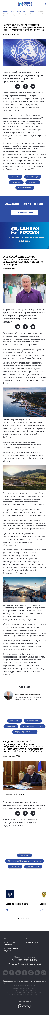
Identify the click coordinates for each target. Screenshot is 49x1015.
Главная (6, 12)
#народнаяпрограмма (33, 726)
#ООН (15, 177)
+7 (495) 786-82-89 (24, 959)
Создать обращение (24, 212)
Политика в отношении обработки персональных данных (24, 992)
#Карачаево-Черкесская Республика (24, 861)
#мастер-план (33, 721)
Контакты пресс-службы (11, 950)
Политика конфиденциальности (24, 990)
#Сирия (16, 182)
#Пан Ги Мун (33, 177)
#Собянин (14, 721)
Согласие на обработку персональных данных (24, 994)
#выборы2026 (33, 867)
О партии (8, 939)
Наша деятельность (18, 12)
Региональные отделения (10, 944)
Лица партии (31, 939)
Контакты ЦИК (32, 943)
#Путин (24, 855)
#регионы (14, 867)
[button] (18, 918)
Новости (32, 12)
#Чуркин (33, 182)
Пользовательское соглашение (24, 988)
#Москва (11, 726)
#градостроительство (25, 732)
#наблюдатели (24, 188)
